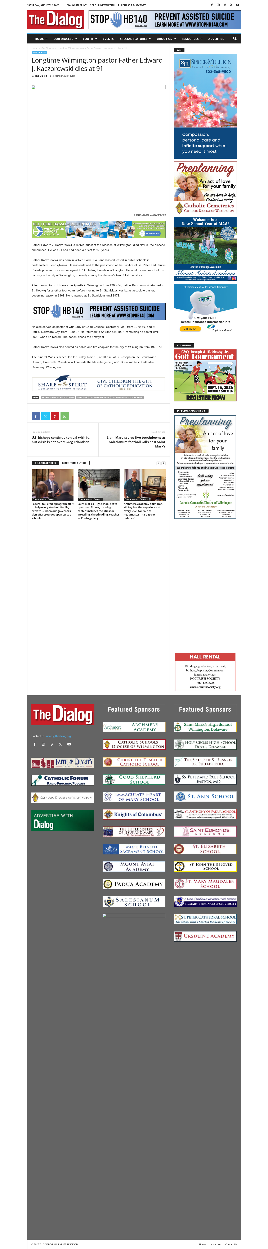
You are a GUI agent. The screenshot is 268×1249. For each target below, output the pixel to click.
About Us (164, 39)
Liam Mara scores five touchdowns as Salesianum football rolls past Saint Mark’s (136, 441)
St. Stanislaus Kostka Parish (127, 397)
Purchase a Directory (132, 5)
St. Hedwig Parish (100, 397)
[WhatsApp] (65, 416)
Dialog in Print (76, 5)
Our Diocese (63, 39)
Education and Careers (44, 499)
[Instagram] (218, 5)
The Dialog (41, 75)
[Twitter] (231, 5)
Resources (190, 39)
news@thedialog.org (58, 736)
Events (108, 39)
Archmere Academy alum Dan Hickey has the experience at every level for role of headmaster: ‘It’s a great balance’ (143, 511)
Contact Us (231, 1244)
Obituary (82, 397)
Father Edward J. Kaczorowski (58, 397)
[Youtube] (237, 5)
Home (39, 39)
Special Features (133, 39)
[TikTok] (224, 5)
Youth (88, 39)
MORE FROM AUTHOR (74, 462)
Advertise (216, 39)
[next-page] (163, 463)
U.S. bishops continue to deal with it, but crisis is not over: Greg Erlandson (61, 439)
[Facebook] (211, 5)
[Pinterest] (55, 416)
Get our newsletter (102, 5)
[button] (234, 38)
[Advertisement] (205, 585)
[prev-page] (158, 463)
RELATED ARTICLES (45, 462)
